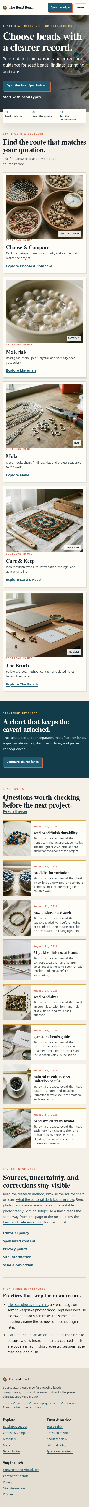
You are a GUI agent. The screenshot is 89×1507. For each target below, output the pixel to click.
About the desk (57, 1439)
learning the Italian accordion (31, 1334)
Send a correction (18, 1264)
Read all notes (15, 811)
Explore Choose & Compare (29, 266)
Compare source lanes (23, 762)
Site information (17, 1256)
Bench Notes (11, 1451)
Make (6, 1445)
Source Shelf (55, 1426)
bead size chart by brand (54, 1121)
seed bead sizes (46, 997)
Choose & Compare (16, 1433)
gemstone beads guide (52, 1036)
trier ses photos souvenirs (28, 1304)
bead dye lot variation (51, 872)
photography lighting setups (25, 1211)
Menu (80, 7)
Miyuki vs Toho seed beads (56, 952)
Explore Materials (21, 370)
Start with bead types (22, 97)
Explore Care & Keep (23, 579)
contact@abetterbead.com (21, 1470)
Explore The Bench (22, 684)
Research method (59, 1433)
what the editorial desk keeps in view (45, 1199)
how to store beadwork (52, 912)
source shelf (74, 1194)
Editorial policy (16, 1233)
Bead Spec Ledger (15, 1426)
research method (31, 1194)
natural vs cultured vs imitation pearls (52, 1078)
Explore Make (17, 475)
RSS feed (9, 1494)
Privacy (8, 1482)
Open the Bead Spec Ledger (26, 85)
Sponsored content (19, 1241)
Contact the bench (15, 1476)
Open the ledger (60, 7)
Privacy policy (15, 1249)
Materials (9, 1439)
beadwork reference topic (23, 1222)
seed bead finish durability (56, 833)
